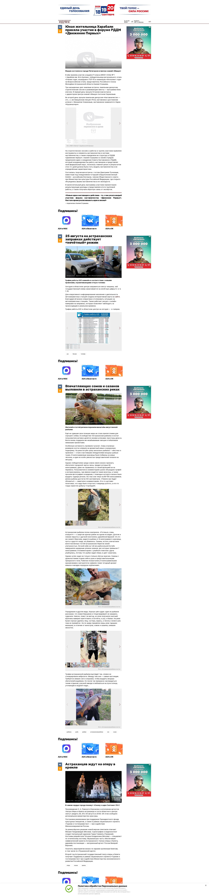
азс (68, 354)
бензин (75, 354)
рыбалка (69, 732)
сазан (115, 732)
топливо (83, 354)
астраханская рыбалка (96, 732)
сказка (76, 865)
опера (68, 865)
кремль (84, 865)
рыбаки (84, 732)
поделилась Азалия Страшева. (78, 203)
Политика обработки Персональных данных (102, 886)
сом (108, 732)
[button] (120, 123)
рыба (76, 732)
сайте (117, 297)
